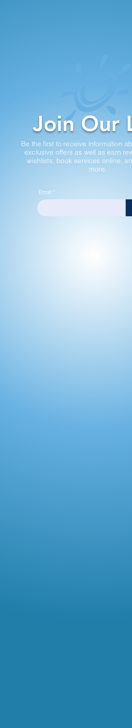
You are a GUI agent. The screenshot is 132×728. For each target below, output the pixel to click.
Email (45, 192)
